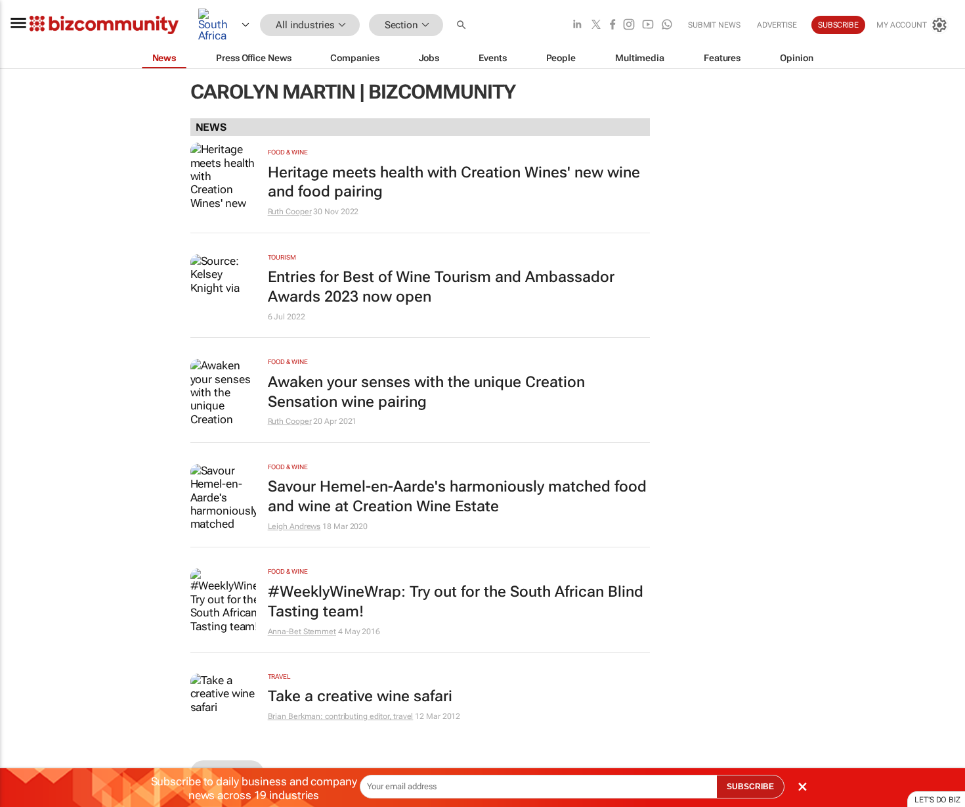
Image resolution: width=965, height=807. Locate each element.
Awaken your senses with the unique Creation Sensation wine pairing (426, 392)
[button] (462, 25)
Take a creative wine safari (360, 696)
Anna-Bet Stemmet (302, 631)
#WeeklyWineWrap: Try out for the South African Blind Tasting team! (455, 601)
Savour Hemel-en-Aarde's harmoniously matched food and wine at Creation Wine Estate (457, 496)
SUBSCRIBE (750, 786)
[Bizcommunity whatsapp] (667, 25)
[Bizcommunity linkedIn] (577, 25)
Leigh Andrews (294, 526)
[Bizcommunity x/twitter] (596, 25)
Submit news (714, 25)
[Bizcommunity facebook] (612, 25)
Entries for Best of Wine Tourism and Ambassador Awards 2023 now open (441, 287)
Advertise (777, 25)
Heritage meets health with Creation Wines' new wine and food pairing (454, 182)
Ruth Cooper (290, 211)
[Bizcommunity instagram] (629, 25)
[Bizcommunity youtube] (648, 25)
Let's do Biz (937, 799)
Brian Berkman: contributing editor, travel (341, 716)
